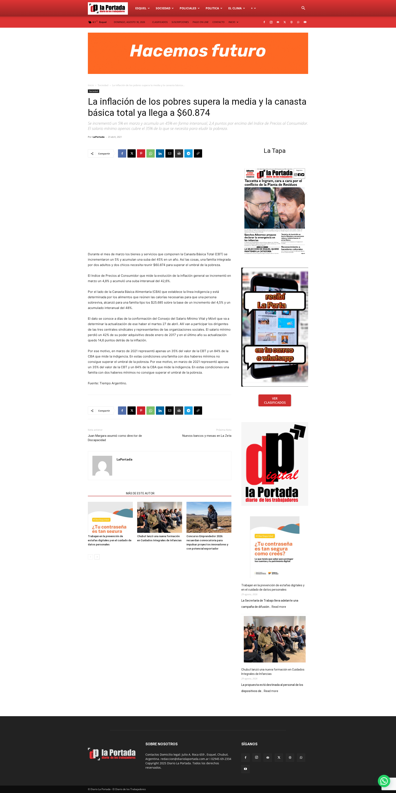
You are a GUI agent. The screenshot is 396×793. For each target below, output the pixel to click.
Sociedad (163, 8)
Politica (212, 8)
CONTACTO (218, 22)
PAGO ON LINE (201, 22)
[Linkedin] (160, 153)
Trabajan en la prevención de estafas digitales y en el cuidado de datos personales (109, 540)
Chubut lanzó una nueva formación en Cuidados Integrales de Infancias (272, 671)
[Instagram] (271, 22)
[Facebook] (264, 22)
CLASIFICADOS (160, 22)
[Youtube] (305, 22)
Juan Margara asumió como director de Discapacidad (115, 438)
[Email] (169, 153)
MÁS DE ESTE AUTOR (140, 493)
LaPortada (99, 136)
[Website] (291, 22)
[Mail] (278, 22)
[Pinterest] (141, 153)
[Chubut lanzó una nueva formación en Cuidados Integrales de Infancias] (159, 517)
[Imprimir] (179, 153)
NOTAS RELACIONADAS (105, 493)
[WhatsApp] (298, 22)
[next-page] (97, 556)
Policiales (188, 8)
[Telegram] (188, 153)
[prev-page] (90, 556)
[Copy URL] (198, 153)
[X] (285, 22)
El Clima (235, 8)
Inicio (91, 85)
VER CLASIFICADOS (275, 400)
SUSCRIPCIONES (180, 22)
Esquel (140, 8)
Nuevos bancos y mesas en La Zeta (206, 436)
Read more (279, 607)
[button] (303, 9)
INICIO (232, 22)
